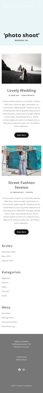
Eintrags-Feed (8, 317)
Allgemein (6, 278)
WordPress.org (8, 326)
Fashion (29, 192)
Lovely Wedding (21, 90)
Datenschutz (21, 359)
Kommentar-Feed (9, 322)
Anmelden (6, 313)
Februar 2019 (7, 260)
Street (4, 295)
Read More (21, 135)
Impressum (21, 357)
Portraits (30, 95)
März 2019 (6, 256)
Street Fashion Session (21, 185)
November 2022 (8, 252)
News (24, 95)
